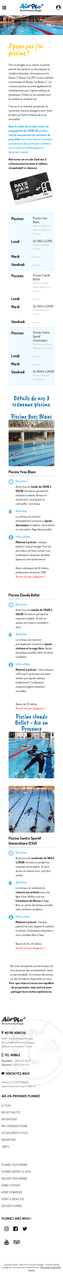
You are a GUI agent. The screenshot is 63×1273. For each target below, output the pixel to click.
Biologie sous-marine (14, 1178)
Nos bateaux (9, 1119)
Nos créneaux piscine (15, 1126)
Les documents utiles (15, 1133)
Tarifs (5, 1146)
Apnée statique (11, 1185)
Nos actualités (11, 1112)
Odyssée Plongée (12, 1206)
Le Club (6, 1105)
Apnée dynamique (12, 1192)
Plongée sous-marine (14, 1164)
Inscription (8, 1139)
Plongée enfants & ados (16, 1171)
